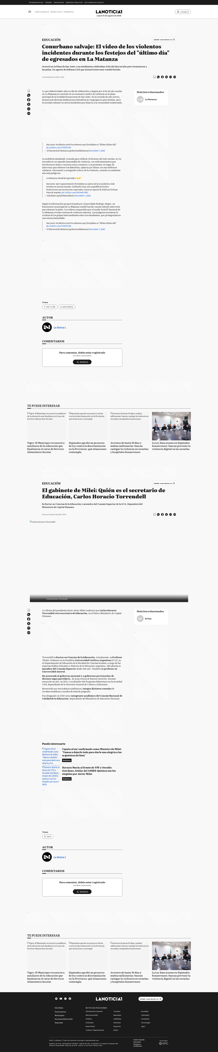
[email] (170, 77)
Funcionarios (42, 12)
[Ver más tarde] (154, 77)
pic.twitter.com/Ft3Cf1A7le (58, 147)
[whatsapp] (158, 77)
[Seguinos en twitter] (65, 998)
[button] (109, 598)
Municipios (56, 12)
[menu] (29, 12)
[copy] (174, 77)
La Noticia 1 (60, 327)
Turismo (48, 2)
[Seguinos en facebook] (70, 998)
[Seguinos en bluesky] (56, 998)
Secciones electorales (94, 2)
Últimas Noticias (36, 2)
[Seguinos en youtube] (61, 998)
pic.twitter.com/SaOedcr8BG (75, 192)
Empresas (69, 12)
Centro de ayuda (138, 1040)
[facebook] (162, 77)
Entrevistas (59, 2)
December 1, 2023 (97, 150)
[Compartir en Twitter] (166, 77)
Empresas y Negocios (74, 2)
